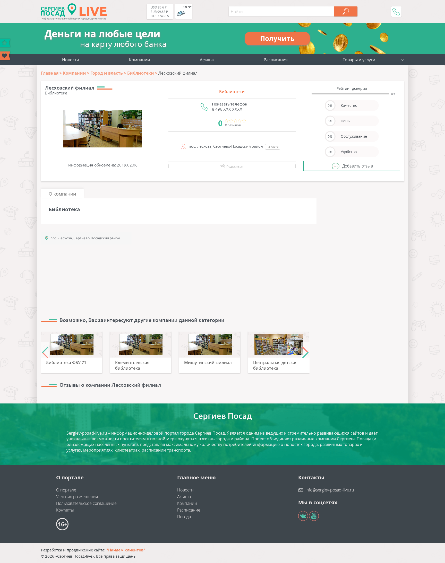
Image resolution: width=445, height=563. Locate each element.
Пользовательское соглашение (86, 503)
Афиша (207, 60)
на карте (273, 146)
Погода (184, 517)
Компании (139, 60)
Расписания (276, 60)
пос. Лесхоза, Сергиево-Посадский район (85, 238)
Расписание (188, 510)
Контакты (65, 510)
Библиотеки (232, 91)
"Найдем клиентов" (125, 549)
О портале (66, 490)
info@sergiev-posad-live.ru (329, 490)
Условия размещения (77, 496)
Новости (70, 60)
